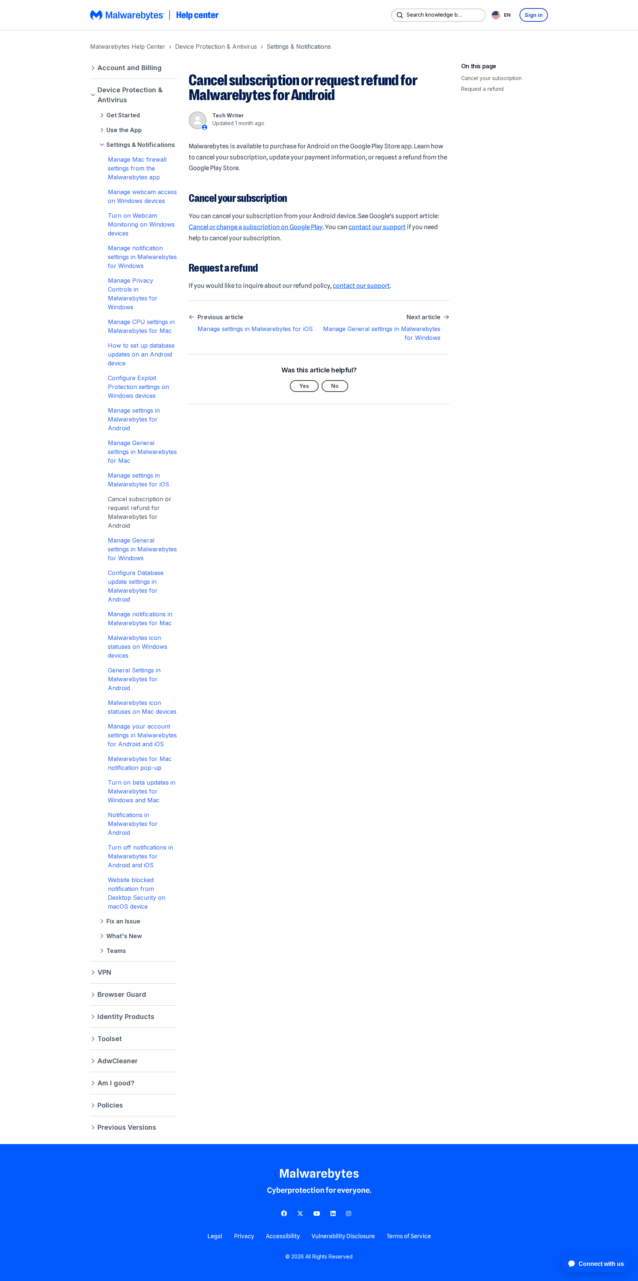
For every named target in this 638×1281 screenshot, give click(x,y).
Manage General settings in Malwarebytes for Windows (142, 549)
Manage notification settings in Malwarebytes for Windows (142, 256)
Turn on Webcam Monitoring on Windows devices (141, 224)
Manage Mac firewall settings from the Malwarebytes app (137, 168)
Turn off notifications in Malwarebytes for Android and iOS (140, 856)
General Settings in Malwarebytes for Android (134, 679)
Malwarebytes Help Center (127, 46)
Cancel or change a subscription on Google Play (256, 227)
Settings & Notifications (299, 46)
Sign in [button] (534, 15)
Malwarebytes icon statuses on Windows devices (137, 646)
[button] (133, 68)
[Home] (155, 15)
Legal (214, 1236)
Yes (304, 386)
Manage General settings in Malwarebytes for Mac (142, 451)
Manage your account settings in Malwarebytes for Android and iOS (142, 735)
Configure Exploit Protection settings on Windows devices (138, 386)
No (335, 386)
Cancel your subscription (491, 78)
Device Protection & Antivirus (216, 46)
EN (507, 15)
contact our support (377, 227)
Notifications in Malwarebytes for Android (133, 823)
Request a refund (482, 89)
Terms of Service (409, 1236)
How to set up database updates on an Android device (141, 354)
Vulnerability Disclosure (343, 1236)
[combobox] (502, 15)
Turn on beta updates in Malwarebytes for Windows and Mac (141, 791)
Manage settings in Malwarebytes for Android (134, 419)
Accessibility (283, 1236)
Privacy (244, 1236)
